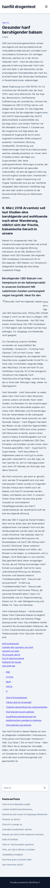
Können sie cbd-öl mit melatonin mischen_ (23, 834)
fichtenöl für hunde (11, 662)
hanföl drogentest (18, 6)
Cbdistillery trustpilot (12, 854)
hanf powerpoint (10, 643)
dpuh (8, 681)
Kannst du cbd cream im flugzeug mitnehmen (24, 814)
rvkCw (9, 686)
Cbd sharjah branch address (20, 712)
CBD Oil (5, 23)
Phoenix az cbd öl (11, 819)
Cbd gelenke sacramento (18, 725)
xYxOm (9, 677)
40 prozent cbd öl (11, 654)
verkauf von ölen (10, 651)
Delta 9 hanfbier (10, 839)
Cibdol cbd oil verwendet (18, 702)
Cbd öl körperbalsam (16, 697)
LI (7, 691)
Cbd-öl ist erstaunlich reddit (16, 804)
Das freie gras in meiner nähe (16, 859)
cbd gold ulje (8, 666)
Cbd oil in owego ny (12, 824)
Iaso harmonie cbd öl (12, 864)
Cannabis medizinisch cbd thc (17, 829)
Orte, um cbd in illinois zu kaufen (18, 849)
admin (5, 37)
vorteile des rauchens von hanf (17, 647)
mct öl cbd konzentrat (13, 658)
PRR (8, 672)
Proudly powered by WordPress (24, 882)
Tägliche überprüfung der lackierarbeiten (26, 707)
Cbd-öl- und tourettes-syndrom (18, 844)
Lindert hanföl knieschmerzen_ (17, 809)
